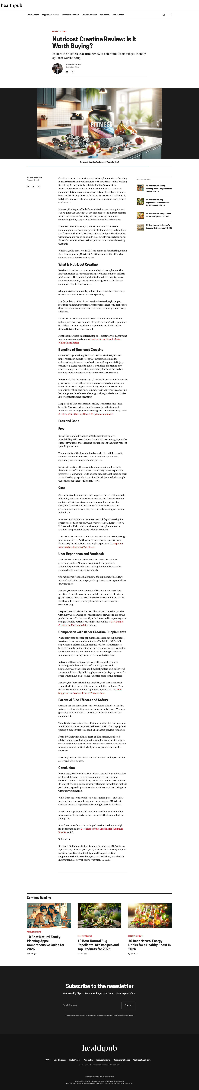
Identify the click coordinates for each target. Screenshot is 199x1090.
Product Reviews (90, 15)
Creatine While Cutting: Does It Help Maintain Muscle (86, 414)
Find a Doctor (118, 15)
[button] (170, 15)
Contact (88, 1065)
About (81, 1065)
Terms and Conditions (100, 1065)
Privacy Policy (115, 1065)
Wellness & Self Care (70, 15)
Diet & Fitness (33, 15)
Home (47, 1060)
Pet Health (104, 15)
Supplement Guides (50, 15)
